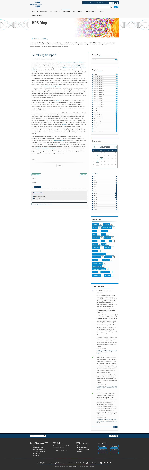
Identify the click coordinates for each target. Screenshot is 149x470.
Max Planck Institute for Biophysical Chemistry (72, 62)
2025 (95, 178)
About (84, 3)
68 (116, 116)
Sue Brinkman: (100, 290)
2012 (95, 205)
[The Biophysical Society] (36, 4)
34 (116, 78)
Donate (96, 3)
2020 (95, 189)
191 (116, 114)
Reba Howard (37, 187)
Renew (92, 3)
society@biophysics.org (93, 463)
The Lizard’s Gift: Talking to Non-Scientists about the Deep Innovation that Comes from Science (107, 351)
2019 (95, 191)
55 (116, 125)
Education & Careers (91, 11)
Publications (66, 11)
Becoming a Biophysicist (39, 449)
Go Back (59, 165)
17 (116, 108)
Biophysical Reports (84, 449)
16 (116, 110)
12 (116, 121)
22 (116, 129)
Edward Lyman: (100, 393)
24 (116, 123)
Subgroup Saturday (59, 140)
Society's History (37, 446)
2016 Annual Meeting (68, 68)
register (42, 204)
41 (116, 88)
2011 (95, 207)
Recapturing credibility (40, 196)
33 (116, 84)
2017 (95, 195)
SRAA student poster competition (47, 148)
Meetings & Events (55, 11)
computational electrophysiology (52, 86)
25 (116, 92)
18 (97, 161)
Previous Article (36, 174)
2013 (95, 203)
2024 (95, 181)
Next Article (83, 174)
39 (116, 90)
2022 (95, 185)
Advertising (103, 446)
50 (116, 131)
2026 (95, 176)
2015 (95, 199)
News (106, 3)
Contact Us (114, 446)
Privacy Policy (75, 466)
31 (116, 80)
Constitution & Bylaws (39, 451)
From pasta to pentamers (41, 199)
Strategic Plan (36, 453)
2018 (95, 193)
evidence (58, 100)
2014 (95, 201)
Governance (36, 455)
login (37, 204)
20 (116, 74)
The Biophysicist (82, 448)
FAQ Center (114, 449)
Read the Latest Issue (61, 450)
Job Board (114, 453)
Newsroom (102, 449)
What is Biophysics (38, 448)
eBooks (80, 451)
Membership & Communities (39, 11)
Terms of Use (82, 466)
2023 (95, 183)
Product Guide (103, 453)
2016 (95, 197)
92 (116, 127)
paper (64, 124)
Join (88, 3)
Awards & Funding (77, 11)
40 (116, 76)
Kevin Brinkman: (100, 357)
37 (116, 86)
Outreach (101, 11)
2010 (95, 209)
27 (116, 100)
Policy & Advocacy (37, 16)
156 (116, 112)
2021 (95, 187)
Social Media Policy (90, 466)
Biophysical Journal (83, 446)
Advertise (101, 3)
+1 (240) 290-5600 (106, 463)
